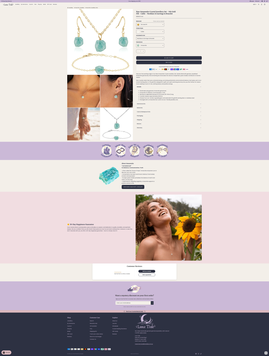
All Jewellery (70, 7)
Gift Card (69, 334)
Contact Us (93, 339)
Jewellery (70, 321)
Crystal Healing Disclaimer (119, 329)
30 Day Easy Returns (6, 1)
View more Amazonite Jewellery (133, 187)
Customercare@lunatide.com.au (144, 344)
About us (114, 321)
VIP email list (93, 326)
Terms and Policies (135, 353)
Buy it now (169, 62)
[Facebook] (262, 1)
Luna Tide (73, 353)
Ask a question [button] (146, 275)
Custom (69, 326)
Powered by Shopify (79, 353)
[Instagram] (264, 1)
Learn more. (143, 333)
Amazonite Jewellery (79, 7)
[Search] (258, 4)
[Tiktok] (201, 354)
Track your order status (96, 334)
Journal (114, 323)
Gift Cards (115, 331)
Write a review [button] (147, 271)
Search (92, 321)
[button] (169, 87)
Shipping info (93, 331)
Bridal (68, 331)
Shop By (69, 329)
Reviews (69, 336)
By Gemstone (71, 323)
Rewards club (93, 323)
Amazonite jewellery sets (91, 7)
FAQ (91, 329)
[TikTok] (267, 1)
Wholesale (115, 326)
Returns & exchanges (96, 336)
